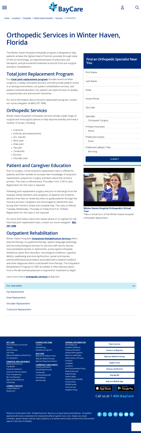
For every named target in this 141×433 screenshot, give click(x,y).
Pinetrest (115, 414)
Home (6, 18)
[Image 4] (126, 388)
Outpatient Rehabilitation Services (51, 238)
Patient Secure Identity (73, 379)
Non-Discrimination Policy (75, 368)
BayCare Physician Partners (46, 361)
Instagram (110, 414)
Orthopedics (71, 18)
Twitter (105, 414)
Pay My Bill (10, 366)
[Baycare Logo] (65, 7)
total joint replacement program (29, 79)
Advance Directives (72, 350)
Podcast (131, 414)
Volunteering (41, 347)
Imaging (9, 347)
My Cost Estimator (13, 377)
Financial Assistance (14, 369)
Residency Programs (44, 350)
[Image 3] (103, 388)
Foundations (41, 377)
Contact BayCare (13, 388)
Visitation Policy (71, 390)
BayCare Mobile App (114, 381)
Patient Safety (70, 376)
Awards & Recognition (73, 352)
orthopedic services (37, 276)
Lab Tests (10, 352)
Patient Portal (70, 374)
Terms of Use (70, 387)
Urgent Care (114, 363)
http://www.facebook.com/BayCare (99, 414)
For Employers (12, 358)
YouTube (126, 414)
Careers (39, 345)
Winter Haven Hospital (43, 18)
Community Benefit (43, 375)
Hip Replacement (15, 291)
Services (59, 18)
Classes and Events (43, 367)
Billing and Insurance (14, 364)
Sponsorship (41, 380)
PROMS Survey (70, 384)
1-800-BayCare (122, 396)
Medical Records (71, 371)
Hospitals (27, 18)
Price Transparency (13, 374)
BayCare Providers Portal (45, 356)
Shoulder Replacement (18, 303)
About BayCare (71, 345)
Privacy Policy (70, 382)
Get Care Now (11, 350)
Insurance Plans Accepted (16, 372)
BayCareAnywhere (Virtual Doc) (18, 355)
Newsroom (10, 391)
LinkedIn (121, 414)
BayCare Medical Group (45, 358)
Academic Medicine (72, 347)
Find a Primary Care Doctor (17, 345)
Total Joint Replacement (18, 309)
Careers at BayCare (114, 350)
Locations (16, 18)
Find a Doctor (114, 344)
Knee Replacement (16, 297)
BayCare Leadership (73, 355)
